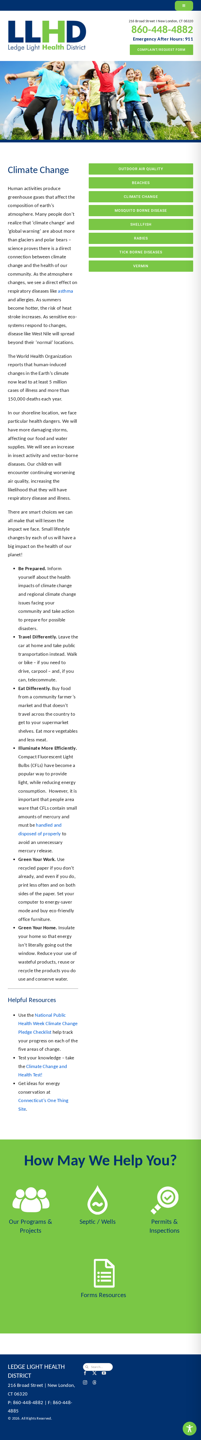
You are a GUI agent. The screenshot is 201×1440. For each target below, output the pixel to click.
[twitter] (94, 1373)
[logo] (47, 23)
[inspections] (164, 1188)
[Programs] (30, 1188)
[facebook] (85, 1373)
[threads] (94, 1382)
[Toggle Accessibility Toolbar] (189, 1428)
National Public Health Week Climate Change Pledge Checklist (47, 1023)
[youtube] (104, 1373)
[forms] (103, 1261)
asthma (65, 291)
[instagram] (85, 1382)
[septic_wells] (97, 1188)
